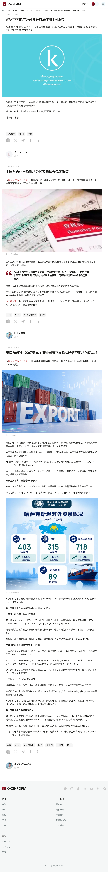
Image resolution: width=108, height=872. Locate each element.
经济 (40, 745)
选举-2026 (12, 10)
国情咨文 (39, 10)
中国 (21, 134)
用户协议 (60, 804)
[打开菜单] (103, 4)
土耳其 (60, 745)
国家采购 (60, 825)
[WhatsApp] (15, 140)
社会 (30, 134)
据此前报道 (11, 301)
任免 (27, 10)
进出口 (49, 745)
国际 (42, 315)
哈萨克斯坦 (29, 745)
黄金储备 (11, 134)
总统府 (21, 10)
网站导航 (6, 841)
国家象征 (60, 815)
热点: (4, 10)
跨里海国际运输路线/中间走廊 (57, 10)
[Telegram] (23, 140)
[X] (38, 140)
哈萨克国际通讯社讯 (18, 180)
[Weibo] (85, 788)
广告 (4, 852)
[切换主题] (95, 4)
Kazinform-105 (78, 10)
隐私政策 (60, 809)
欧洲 (69, 745)
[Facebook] (30, 140)
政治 (4, 809)
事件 (33, 10)
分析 (4, 815)
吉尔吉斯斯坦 (30, 315)
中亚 (9, 315)
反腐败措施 (61, 820)
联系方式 (6, 846)
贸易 (9, 745)
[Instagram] (8, 140)
